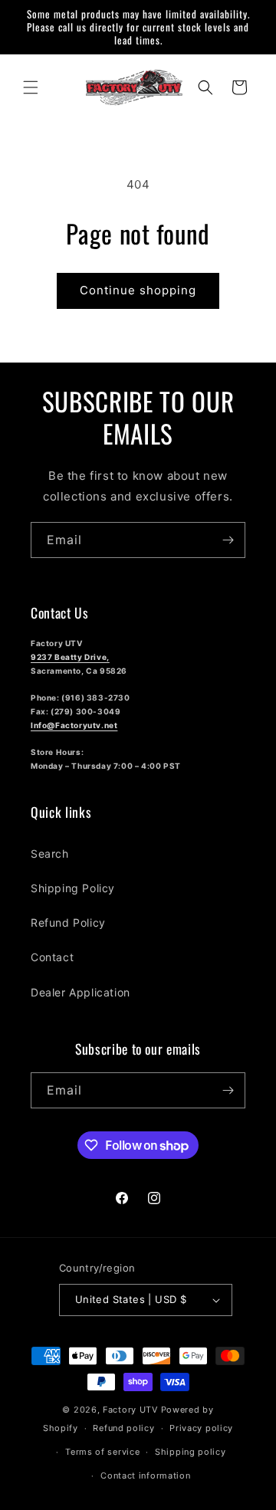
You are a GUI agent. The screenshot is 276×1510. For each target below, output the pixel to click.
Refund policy (123, 1428)
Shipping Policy (73, 888)
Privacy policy (201, 1428)
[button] (31, 87)
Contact (52, 956)
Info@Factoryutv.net (74, 725)
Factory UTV (130, 1409)
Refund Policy (68, 922)
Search (50, 853)
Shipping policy (190, 1451)
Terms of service (102, 1451)
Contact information (145, 1475)
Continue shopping (138, 290)
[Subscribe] (228, 540)
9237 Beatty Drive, (70, 656)
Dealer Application (80, 992)
